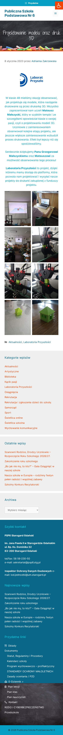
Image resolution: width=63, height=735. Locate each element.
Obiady (11, 645)
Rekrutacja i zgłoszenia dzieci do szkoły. (28, 402)
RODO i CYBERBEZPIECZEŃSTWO (24, 707)
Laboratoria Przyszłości (37, 342)
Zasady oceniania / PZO (20, 676)
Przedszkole (12, 712)
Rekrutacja (11, 397)
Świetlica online (14, 417)
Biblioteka (10, 376)
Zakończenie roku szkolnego (21, 461)
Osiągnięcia (11, 392)
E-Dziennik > (16, 681)
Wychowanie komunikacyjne (21, 428)
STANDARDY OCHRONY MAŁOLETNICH (30, 671)
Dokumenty (11, 650)
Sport (8, 412)
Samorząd (10, 407)
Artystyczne (12, 371)
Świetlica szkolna (15, 422)
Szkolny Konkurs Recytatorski (22, 484)
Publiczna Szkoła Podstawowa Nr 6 (20, 13)
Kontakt (12, 702)
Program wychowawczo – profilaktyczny (30, 666)
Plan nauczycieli (16, 697)
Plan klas (12, 691)
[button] (59, 5)
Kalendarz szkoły (17, 661)
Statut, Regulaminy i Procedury (25, 655)
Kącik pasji (11, 381)
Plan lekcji (13, 686)
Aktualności (15, 342)
